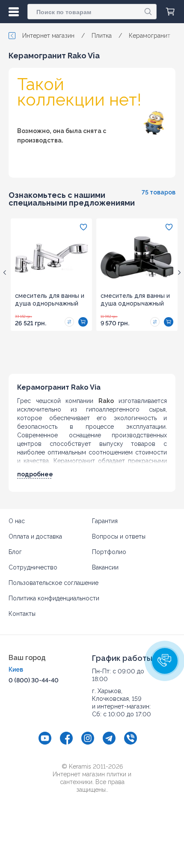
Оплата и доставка (35, 536)
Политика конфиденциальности (54, 598)
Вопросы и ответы (118, 536)
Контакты (22, 613)
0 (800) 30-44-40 (34, 680)
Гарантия (105, 521)
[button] (165, 661)
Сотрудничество (33, 567)
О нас (17, 521)
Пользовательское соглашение (53, 582)
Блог (15, 551)
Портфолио (109, 551)
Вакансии (105, 567)
